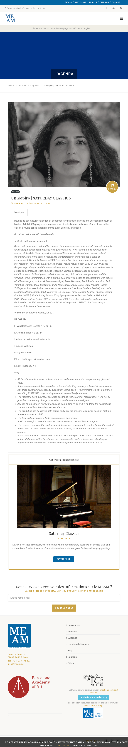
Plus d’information (85, 745)
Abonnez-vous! (64, 608)
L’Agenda (34, 85)
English (93, 2)
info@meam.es (16, 664)
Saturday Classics (64, 533)
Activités (22, 85)
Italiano (116, 2)
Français (104, 2)
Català (68, 2)
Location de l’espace (78, 644)
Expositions (74, 625)
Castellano (80, 2)
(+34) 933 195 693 (21, 660)
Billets (71, 663)
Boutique (72, 657)
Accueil (11, 85)
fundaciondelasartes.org (93, 697)
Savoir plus (64, 559)
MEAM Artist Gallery (93, 705)
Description (19, 212)
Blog (70, 650)
